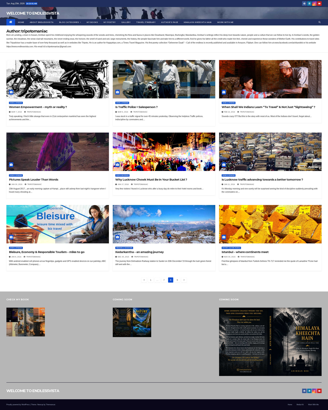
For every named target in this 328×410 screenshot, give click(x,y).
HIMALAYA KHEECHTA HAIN (198, 22)
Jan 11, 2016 (229, 184)
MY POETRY (110, 22)
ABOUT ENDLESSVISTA (42, 22)
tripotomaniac (33, 112)
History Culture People (231, 248)
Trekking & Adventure (124, 248)
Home (290, 405)
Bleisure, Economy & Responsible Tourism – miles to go (46, 252)
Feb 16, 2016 (229, 112)
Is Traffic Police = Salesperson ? (136, 107)
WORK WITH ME (225, 22)
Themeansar (50, 405)
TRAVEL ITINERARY (146, 22)
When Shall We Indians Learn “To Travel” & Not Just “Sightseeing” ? (268, 107)
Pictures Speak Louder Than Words (33, 179)
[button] (320, 22)
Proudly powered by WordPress (18, 405)
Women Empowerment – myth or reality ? (38, 107)
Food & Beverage (122, 175)
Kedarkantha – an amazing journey (139, 252)
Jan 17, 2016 (123, 184)
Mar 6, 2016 (123, 112)
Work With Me (313, 405)
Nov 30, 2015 (229, 257)
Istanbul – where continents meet (245, 252)
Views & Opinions (16, 103)
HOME (21, 22)
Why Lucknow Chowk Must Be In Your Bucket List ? (151, 179)
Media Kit (300, 405)
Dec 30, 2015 (123, 257)
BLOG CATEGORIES (69, 22)
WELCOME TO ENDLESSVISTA (32, 13)
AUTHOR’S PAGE (169, 22)
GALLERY (126, 22)
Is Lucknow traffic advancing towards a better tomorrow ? (262, 179)
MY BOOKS (92, 22)
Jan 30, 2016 (16, 184)
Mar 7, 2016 (16, 112)
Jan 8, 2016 (16, 257)
